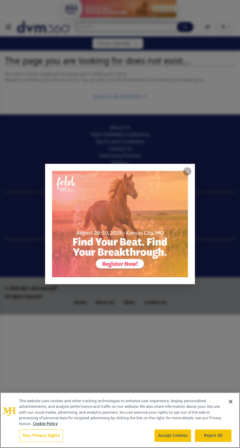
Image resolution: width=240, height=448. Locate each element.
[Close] (230, 401)
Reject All (213, 435)
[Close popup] (187, 171)
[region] (120, 420)
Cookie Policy (45, 423)
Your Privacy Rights (41, 435)
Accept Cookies (173, 435)
